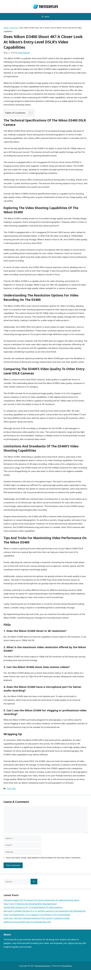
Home (6, 28)
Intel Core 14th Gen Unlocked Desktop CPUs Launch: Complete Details (37, 918)
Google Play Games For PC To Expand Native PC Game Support (33, 907)
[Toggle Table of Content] (29, 113)
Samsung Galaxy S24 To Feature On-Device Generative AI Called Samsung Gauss (41, 900)
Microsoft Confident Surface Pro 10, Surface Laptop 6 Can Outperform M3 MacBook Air (45, 911)
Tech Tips (14, 28)
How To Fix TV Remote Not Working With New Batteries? (30, 903)
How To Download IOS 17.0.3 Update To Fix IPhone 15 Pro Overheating (37, 914)
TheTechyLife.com (42, 966)
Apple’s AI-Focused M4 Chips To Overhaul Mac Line (27, 921)
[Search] (34, 881)
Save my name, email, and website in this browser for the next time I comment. (43, 857)
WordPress (67, 966)
